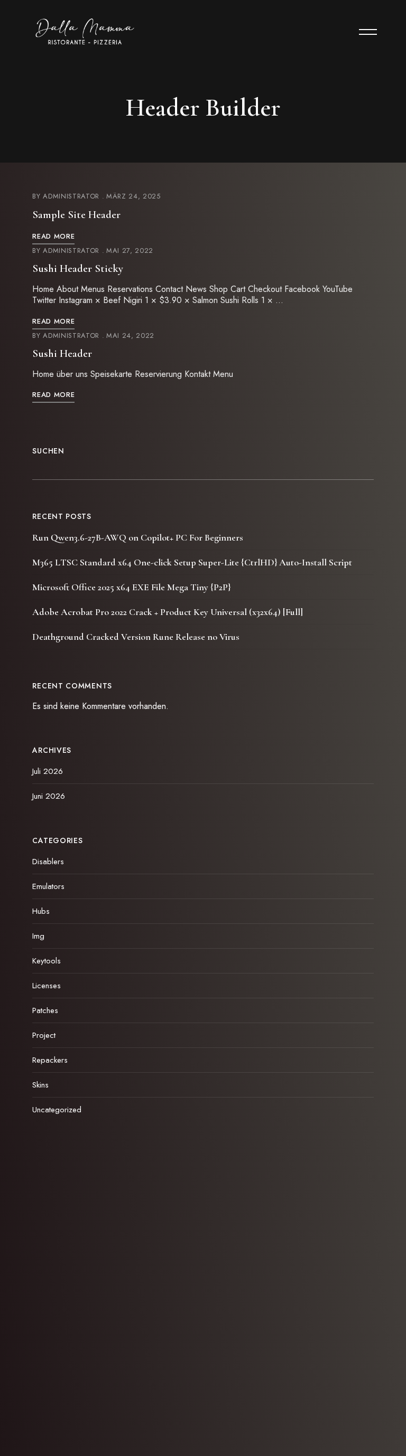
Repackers (50, 1060)
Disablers (48, 861)
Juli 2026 (47, 771)
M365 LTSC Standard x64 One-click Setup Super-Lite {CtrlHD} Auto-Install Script (192, 562)
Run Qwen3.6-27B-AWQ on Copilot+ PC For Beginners (137, 537)
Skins (40, 1085)
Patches (45, 1010)
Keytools (46, 961)
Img (38, 936)
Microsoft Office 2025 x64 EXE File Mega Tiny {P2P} (131, 587)
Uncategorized (56, 1109)
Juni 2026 (48, 796)
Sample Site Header (76, 214)
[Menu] (363, 31)
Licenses (46, 985)
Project (44, 1035)
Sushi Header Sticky (77, 268)
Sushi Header (62, 353)
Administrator (71, 196)
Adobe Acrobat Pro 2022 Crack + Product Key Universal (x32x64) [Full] (167, 612)
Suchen (48, 451)
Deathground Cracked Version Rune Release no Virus (135, 636)
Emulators (48, 886)
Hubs (41, 911)
